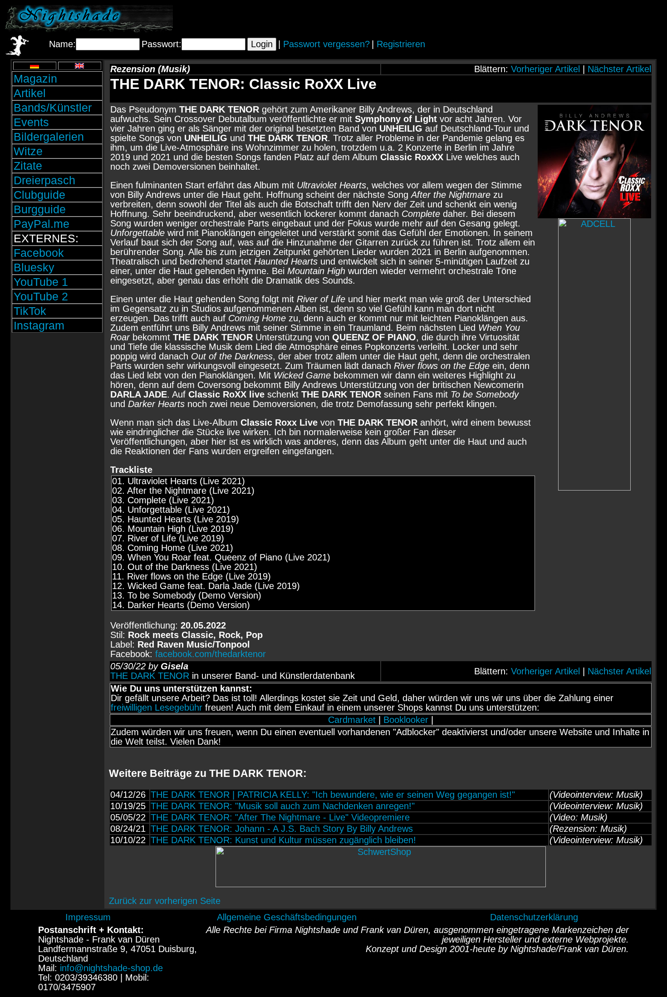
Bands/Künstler (53, 107)
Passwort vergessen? (326, 44)
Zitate (28, 165)
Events (31, 122)
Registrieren (401, 44)
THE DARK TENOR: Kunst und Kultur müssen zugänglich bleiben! (283, 840)
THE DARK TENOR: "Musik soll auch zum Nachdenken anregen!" (283, 806)
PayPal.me (41, 223)
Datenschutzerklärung (534, 917)
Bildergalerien (49, 136)
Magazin (35, 78)
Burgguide (40, 209)
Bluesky (34, 267)
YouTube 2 (41, 296)
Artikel (30, 93)
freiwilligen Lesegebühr (156, 707)
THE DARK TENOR (149, 676)
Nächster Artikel (619, 69)
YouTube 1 (41, 281)
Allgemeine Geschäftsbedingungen (287, 917)
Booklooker (405, 720)
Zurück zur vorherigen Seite (165, 901)
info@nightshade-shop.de (111, 968)
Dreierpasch (44, 180)
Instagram (39, 325)
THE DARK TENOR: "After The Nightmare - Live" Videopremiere (280, 817)
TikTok (30, 311)
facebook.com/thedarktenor (210, 654)
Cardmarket (352, 720)
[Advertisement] (556, 18)
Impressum (88, 917)
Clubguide (39, 194)
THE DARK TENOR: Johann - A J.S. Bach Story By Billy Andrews (282, 829)
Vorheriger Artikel (545, 69)
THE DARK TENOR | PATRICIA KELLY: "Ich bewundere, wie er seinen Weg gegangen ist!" (333, 795)
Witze (28, 151)
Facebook (39, 252)
